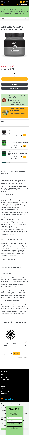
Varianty (3, 121)
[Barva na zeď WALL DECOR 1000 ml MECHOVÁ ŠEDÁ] (14, 45)
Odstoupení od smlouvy (6, 393)
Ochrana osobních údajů (6, 377)
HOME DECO (7, 22)
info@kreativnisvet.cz (23, 4)
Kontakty (3, 376)
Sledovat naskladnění (14, 88)
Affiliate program (5, 381)
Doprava (3, 386)
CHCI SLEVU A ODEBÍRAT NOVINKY (14, 424)
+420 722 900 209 (6, 4)
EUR (27, 1)
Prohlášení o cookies (5, 379)
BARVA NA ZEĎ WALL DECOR (18, 22)
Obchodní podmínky (5, 391)
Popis (2, 125)
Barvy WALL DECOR (5, 23)
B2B (2, 395)
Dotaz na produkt (14, 84)
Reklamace (3, 390)
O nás (2, 374)
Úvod (2, 22)
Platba (2, 388)
